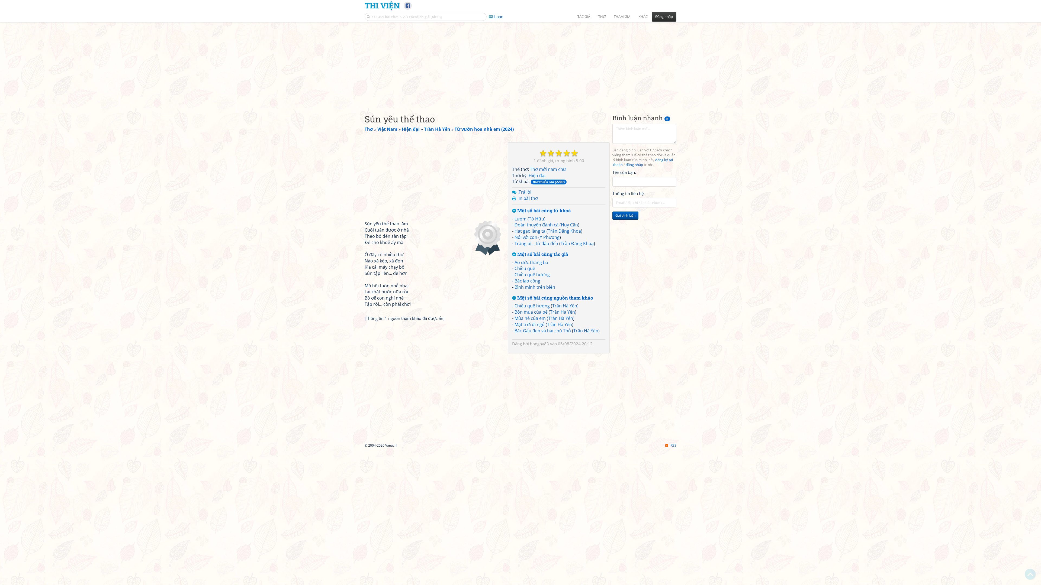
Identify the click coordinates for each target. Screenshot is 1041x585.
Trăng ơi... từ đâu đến (536, 243)
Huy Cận (569, 225)
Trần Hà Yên (564, 306)
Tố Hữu (536, 219)
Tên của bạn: (624, 172)
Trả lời (525, 192)
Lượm (520, 219)
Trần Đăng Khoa (564, 231)
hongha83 (539, 343)
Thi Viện (382, 5)
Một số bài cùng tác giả (542, 254)
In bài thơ (528, 198)
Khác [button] (643, 16)
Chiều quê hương (532, 275)
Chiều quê (525, 268)
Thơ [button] (602, 16)
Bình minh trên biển (535, 287)
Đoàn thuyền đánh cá (536, 225)
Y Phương (550, 237)
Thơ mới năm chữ (548, 169)
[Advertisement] (520, 64)
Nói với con (526, 237)
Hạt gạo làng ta (530, 231)
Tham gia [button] (622, 16)
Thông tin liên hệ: (628, 193)
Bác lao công (527, 281)
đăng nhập (634, 164)
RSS (673, 445)
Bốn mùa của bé (531, 312)
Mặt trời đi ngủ (530, 324)
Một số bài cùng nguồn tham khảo (554, 298)
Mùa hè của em (530, 318)
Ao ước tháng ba (531, 262)
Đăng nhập (664, 16)
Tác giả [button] (583, 16)
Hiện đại (537, 175)
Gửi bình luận (625, 215)
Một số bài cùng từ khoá (543, 210)
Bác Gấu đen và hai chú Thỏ (543, 331)
